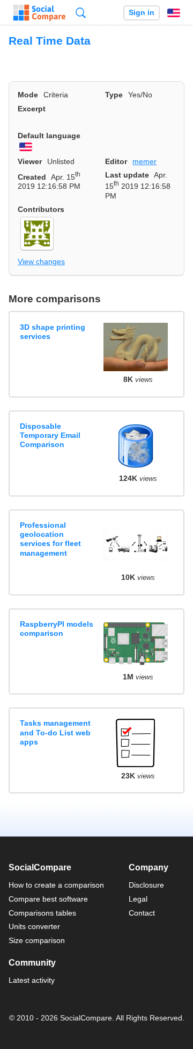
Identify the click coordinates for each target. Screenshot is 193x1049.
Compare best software (48, 899)
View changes (41, 261)
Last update (127, 175)
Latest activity (32, 980)
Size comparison (37, 940)
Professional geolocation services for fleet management (50, 539)
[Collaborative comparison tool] (39, 13)
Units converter (34, 926)
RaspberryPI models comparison (56, 628)
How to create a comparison (56, 885)
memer (144, 161)
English (173, 13)
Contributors (41, 209)
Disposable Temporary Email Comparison (50, 435)
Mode (28, 94)
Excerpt (32, 108)
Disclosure (146, 885)
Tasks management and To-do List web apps (55, 732)
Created (32, 177)
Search (81, 13)
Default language (49, 135)
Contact (142, 913)
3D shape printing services (52, 332)
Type (114, 94)
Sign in (141, 13)
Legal (138, 899)
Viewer (30, 161)
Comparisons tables (42, 913)
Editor (116, 161)
